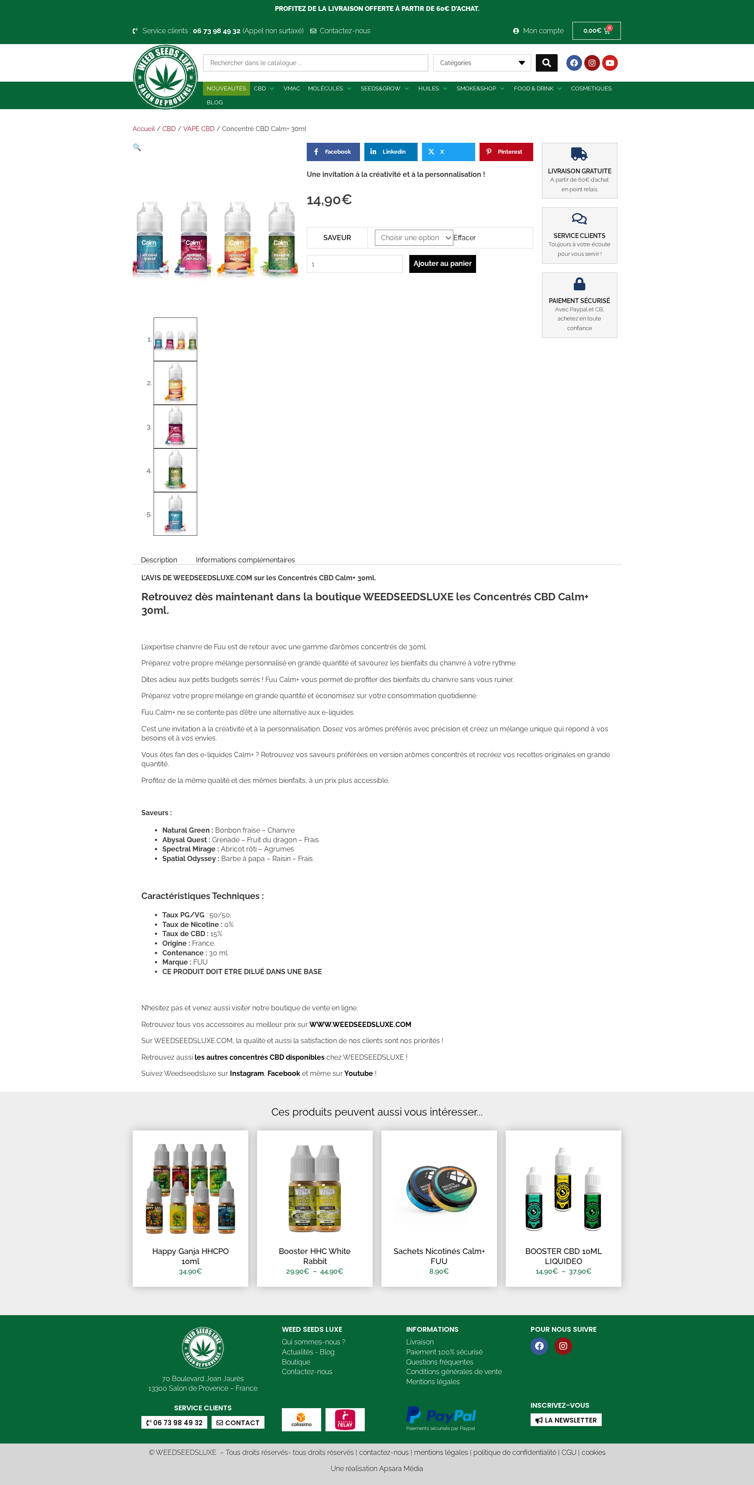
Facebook (283, 1073)
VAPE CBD (199, 129)
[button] (265, 89)
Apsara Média (401, 1468)
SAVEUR (337, 238)
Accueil (144, 129)
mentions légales (441, 1452)
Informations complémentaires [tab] (245, 559)
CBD (169, 129)
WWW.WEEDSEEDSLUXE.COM (360, 1024)
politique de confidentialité (514, 1452)
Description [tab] (159, 559)
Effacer (464, 238)
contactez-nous (384, 1452)
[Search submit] (547, 63)
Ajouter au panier (443, 263)
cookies (594, 1452)
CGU (569, 1452)
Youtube (359, 1073)
